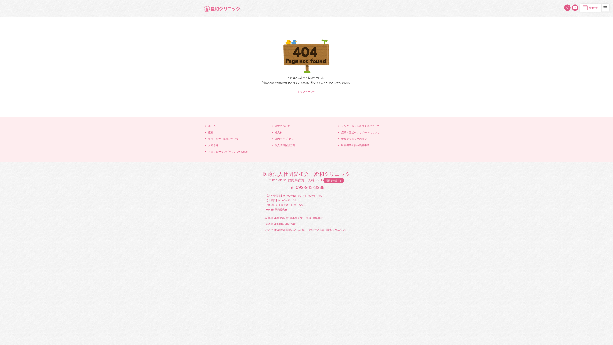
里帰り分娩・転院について (223, 139)
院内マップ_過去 (284, 139)
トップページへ (306, 91)
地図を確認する (334, 180)
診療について (282, 126)
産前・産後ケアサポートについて (360, 132)
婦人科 (278, 132)
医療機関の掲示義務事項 (355, 145)
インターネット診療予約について (360, 126)
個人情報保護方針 (285, 145)
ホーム (212, 126)
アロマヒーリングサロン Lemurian (228, 151)
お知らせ (213, 145)
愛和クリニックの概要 (354, 139)
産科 (210, 132)
